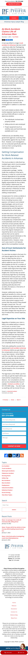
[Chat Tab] (14, 327)
